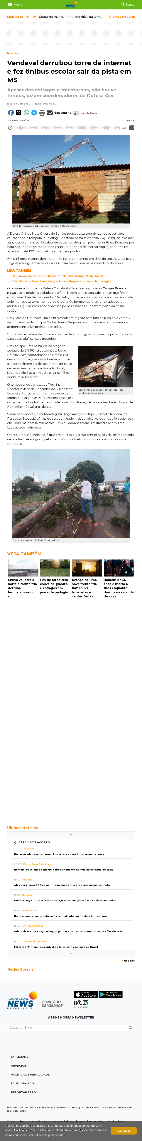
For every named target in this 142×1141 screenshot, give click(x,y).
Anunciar (18, 1065)
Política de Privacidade (30, 1074)
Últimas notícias (122, 17)
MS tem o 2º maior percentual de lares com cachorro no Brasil (56, 947)
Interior (13, 53)
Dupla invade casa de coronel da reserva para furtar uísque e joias (59, 854)
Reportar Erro (23, 1092)
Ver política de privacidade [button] (46, 1135)
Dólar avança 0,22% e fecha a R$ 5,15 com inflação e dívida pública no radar (65, 900)
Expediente (19, 1056)
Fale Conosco (22, 1083)
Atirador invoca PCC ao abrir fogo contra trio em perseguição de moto (62, 885)
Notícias (128, 960)
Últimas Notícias (22, 828)
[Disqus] (71, 651)
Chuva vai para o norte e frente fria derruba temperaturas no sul (58, 276)
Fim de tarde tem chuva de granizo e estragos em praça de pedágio (62, 281)
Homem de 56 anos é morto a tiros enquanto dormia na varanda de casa (63, 869)
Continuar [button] (123, 1130)
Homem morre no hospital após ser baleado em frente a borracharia (60, 916)
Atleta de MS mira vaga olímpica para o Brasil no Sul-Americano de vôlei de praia (68, 931)
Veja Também (24, 554)
